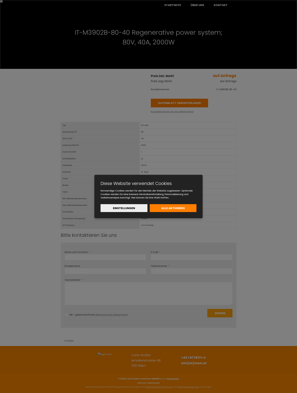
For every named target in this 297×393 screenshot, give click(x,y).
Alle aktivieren (173, 208)
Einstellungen (124, 208)
